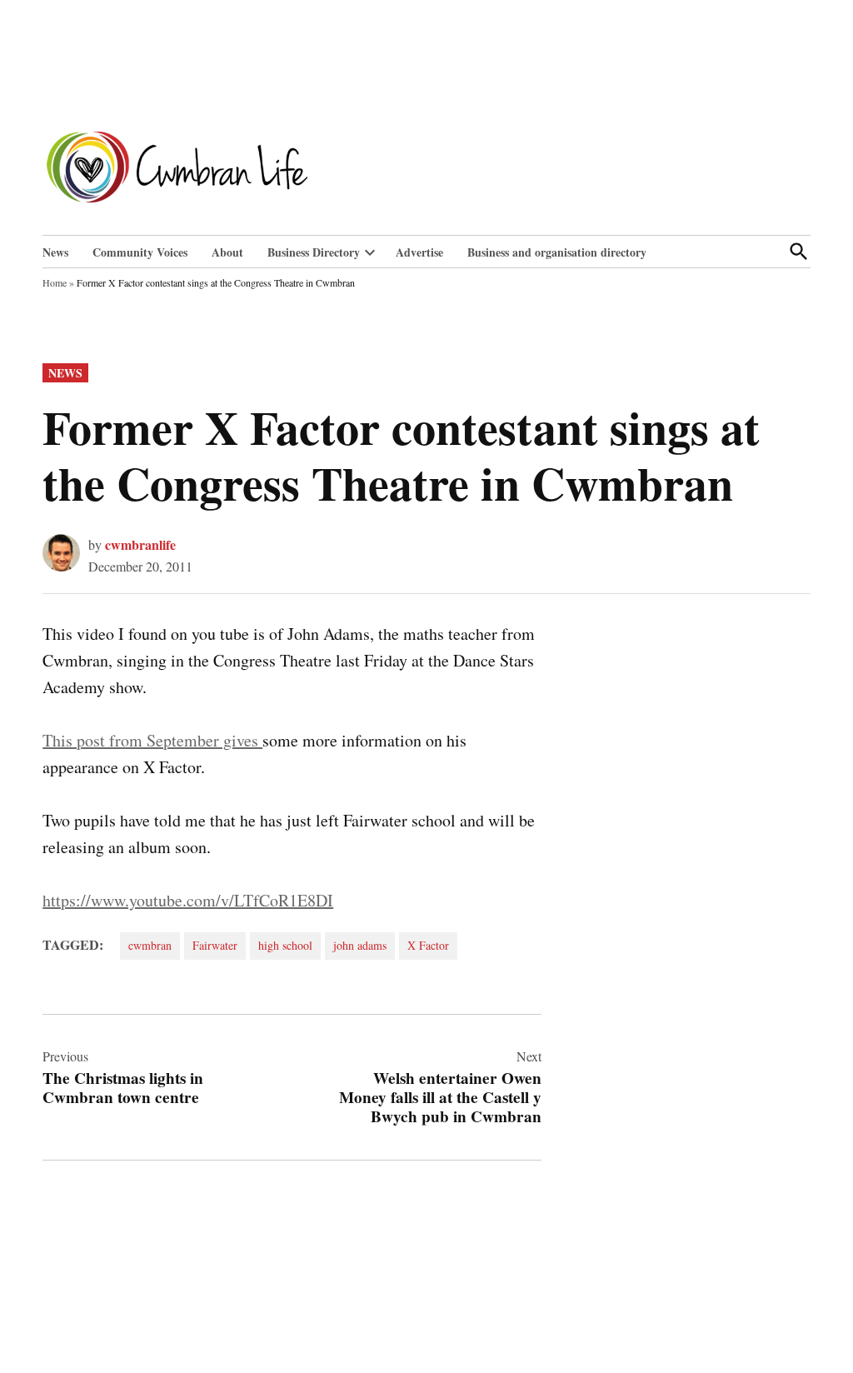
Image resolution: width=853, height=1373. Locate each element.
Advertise (419, 252)
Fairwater (214, 945)
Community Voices (139, 252)
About (227, 252)
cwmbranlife (140, 544)
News (55, 252)
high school (285, 945)
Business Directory (313, 252)
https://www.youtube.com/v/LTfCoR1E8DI (187, 900)
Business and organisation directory (556, 252)
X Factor (428, 945)
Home (54, 282)
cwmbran (150, 945)
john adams (360, 945)
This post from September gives (152, 740)
